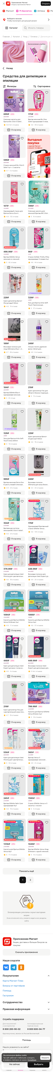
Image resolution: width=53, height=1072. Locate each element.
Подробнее (31, 1060)
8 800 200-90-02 (11, 1029)
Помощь (7, 990)
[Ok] (21, 967)
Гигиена (33, 36)
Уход (25, 36)
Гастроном (8, 995)
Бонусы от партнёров (14, 985)
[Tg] (13, 967)
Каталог (16, 36)
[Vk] (6, 967)
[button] (26, 20)
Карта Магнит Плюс (13, 980)
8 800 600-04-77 (36, 1029)
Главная (6, 36)
